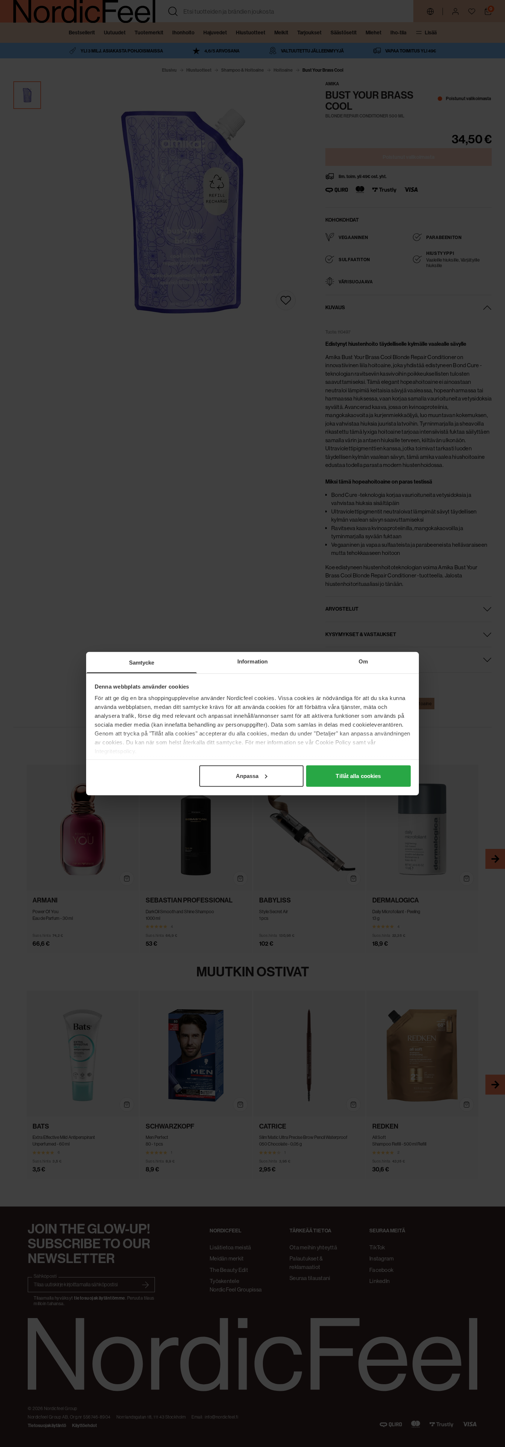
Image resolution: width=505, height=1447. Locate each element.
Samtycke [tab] (142, 662)
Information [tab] (252, 661)
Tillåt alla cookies (358, 775)
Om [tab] (363, 661)
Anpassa (247, 775)
